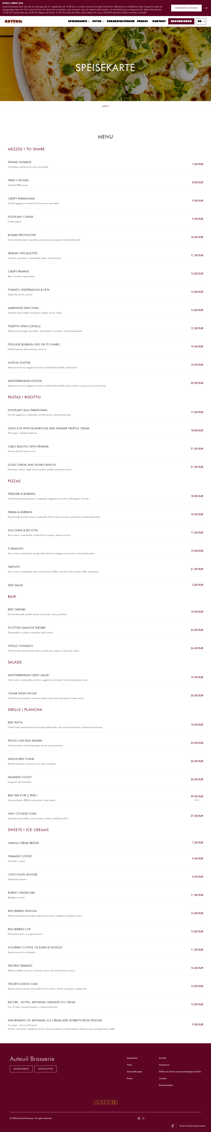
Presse (142, 21)
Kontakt (159, 21)
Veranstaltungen (186, 8)
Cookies (163, 1078)
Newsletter (45, 1069)
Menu (105, 106)
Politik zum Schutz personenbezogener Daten (180, 1071)
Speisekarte (77, 21)
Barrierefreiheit (166, 1085)
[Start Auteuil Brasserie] (13, 21)
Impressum (164, 1065)
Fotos (97, 21)
